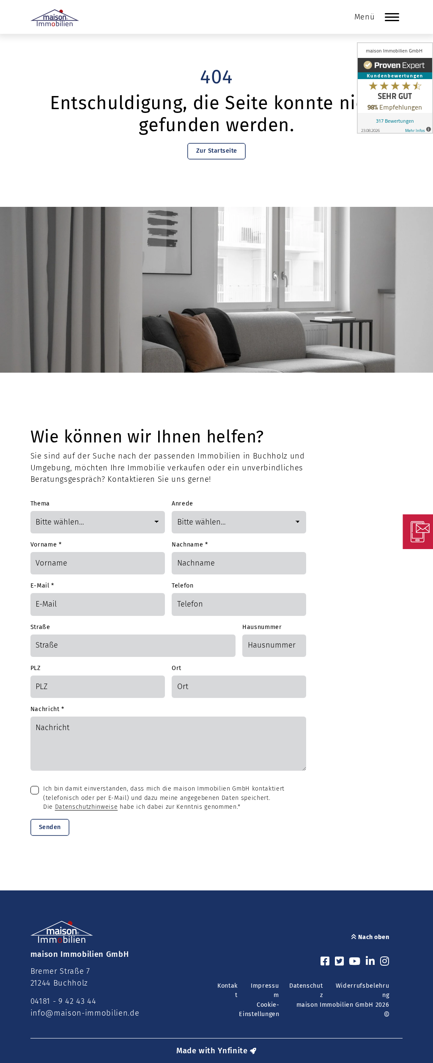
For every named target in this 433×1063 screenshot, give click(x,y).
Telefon (183, 585)
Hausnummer (262, 627)
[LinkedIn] (370, 962)
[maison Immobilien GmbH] (54, 18)
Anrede (182, 503)
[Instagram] (384, 962)
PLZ (35, 668)
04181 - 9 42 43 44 (63, 1001)
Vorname (46, 544)
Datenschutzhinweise (86, 806)
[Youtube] (355, 962)
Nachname (190, 544)
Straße (40, 627)
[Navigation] (392, 16)
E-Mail (42, 585)
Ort (176, 668)
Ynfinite (232, 1050)
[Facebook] (325, 962)
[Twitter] (339, 962)
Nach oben (372, 937)
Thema (40, 503)
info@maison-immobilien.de (85, 1013)
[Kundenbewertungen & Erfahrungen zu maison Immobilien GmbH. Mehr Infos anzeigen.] (395, 88)
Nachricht (47, 709)
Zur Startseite (216, 150)
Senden (50, 827)
